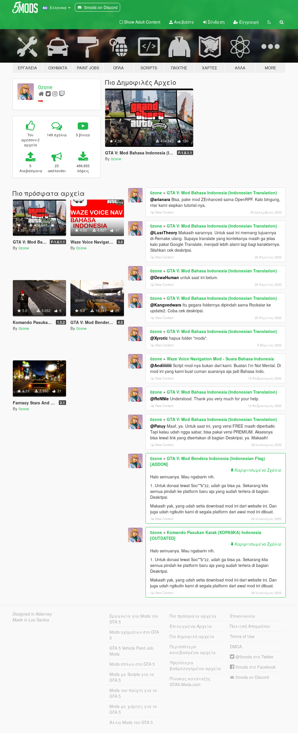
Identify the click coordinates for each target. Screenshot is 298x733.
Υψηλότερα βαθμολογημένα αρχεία (195, 665)
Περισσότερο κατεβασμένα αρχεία (193, 649)
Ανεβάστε (183, 22)
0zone (45, 87)
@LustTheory (163, 232)
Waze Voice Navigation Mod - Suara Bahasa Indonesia (220, 359)
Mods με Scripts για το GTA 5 (131, 677)
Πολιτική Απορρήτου (250, 626)
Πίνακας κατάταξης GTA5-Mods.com (190, 681)
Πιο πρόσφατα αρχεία (193, 616)
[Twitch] (62, 93)
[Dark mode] (269, 22)
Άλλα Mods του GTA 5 (131, 722)
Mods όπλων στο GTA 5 (132, 664)
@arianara (160, 199)
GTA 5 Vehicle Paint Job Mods (131, 651)
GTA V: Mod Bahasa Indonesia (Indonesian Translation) (222, 192)
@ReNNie (159, 398)
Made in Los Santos (31, 620)
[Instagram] (55, 93)
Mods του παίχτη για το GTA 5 (133, 693)
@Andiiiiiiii (161, 365)
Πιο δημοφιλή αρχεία (192, 636)
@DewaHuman (164, 277)
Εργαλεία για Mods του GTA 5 (133, 619)
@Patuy (158, 426)
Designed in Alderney (32, 614)
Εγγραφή (248, 22)
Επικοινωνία (242, 616)
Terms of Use (242, 636)
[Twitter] (48, 93)
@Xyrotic (159, 338)
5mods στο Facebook (255, 667)
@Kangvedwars (165, 305)
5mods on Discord (251, 677)
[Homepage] (41, 93)
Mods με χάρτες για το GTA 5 (133, 709)
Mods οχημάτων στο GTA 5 (134, 635)
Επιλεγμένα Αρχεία (191, 626)
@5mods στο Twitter (254, 657)
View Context (164, 212)
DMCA (236, 646)
